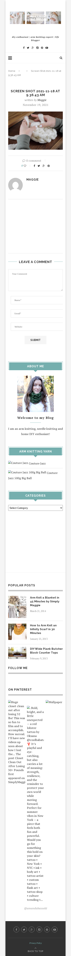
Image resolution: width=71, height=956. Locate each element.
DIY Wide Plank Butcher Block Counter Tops (46, 650)
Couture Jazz (37, 463)
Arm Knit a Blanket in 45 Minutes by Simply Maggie (44, 601)
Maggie (41, 100)
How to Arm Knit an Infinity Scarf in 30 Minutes (43, 629)
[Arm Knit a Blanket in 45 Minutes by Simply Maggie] (17, 598)
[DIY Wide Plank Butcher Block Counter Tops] (17, 650)
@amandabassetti (35, 908)
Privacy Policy (35, 943)
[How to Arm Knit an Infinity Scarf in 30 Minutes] (17, 626)
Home (11, 71)
